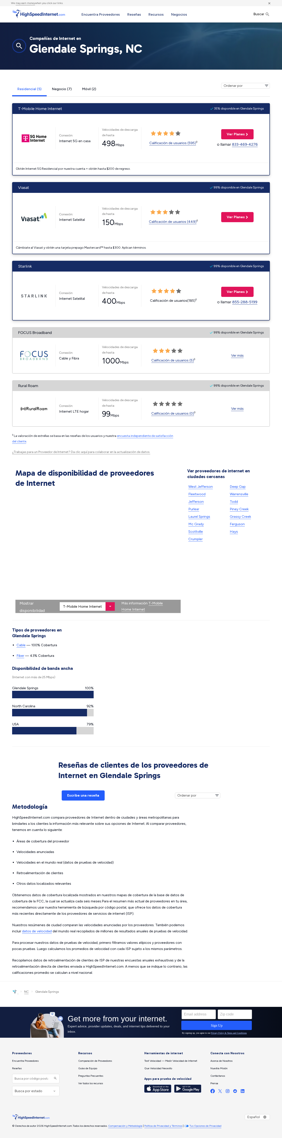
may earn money (25, 3)
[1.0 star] (155, 351)
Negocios (179, 14)
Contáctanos (217, 1075)
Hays (234, 531)
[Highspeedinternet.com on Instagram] (227, 1092)
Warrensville (239, 494)
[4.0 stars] (174, 351)
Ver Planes (233, 134)
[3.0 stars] (168, 351)
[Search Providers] (54, 1078)
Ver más (237, 355)
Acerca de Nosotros (221, 1060)
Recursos (156, 14)
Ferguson (237, 524)
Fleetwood (197, 494)
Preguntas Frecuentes (90, 1075)
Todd (234, 501)
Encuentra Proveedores (101, 14)
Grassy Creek (240, 516)
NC (26, 992)
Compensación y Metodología (125, 1125)
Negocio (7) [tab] (62, 89)
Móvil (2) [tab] (89, 89)
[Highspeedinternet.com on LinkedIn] (242, 1092)
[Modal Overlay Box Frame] (141, 1022)
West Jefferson (200, 486)
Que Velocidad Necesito (158, 1068)
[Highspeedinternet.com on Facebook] (212, 1092)
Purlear (193, 509)
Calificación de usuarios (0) (172, 413)
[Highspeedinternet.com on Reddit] (235, 1092)
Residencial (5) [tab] (29, 89)
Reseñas (134, 14)
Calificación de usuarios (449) (173, 222)
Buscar (259, 14)
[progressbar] (53, 694)
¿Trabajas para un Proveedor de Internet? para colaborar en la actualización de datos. (81, 452)
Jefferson (196, 501)
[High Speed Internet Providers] (38, 14)
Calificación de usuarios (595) (172, 143)
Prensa (214, 1083)
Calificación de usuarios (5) (172, 360)
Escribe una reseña (83, 795)
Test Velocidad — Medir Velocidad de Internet (170, 1060)
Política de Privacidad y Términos (163, 1125)
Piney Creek (239, 509)
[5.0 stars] (180, 351)
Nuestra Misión (219, 1068)
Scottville (195, 531)
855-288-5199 (244, 302)
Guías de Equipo (87, 1068)
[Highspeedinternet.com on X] (220, 1092)
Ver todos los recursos (90, 1083)
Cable (21, 645)
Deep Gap (238, 486)
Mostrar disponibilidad (32, 607)
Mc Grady (196, 524)
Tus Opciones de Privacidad (205, 1125)
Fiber (20, 656)
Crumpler (195, 539)
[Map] (98, 551)
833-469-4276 (245, 144)
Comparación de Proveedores (95, 1060)
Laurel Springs (199, 516)
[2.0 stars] (161, 351)
